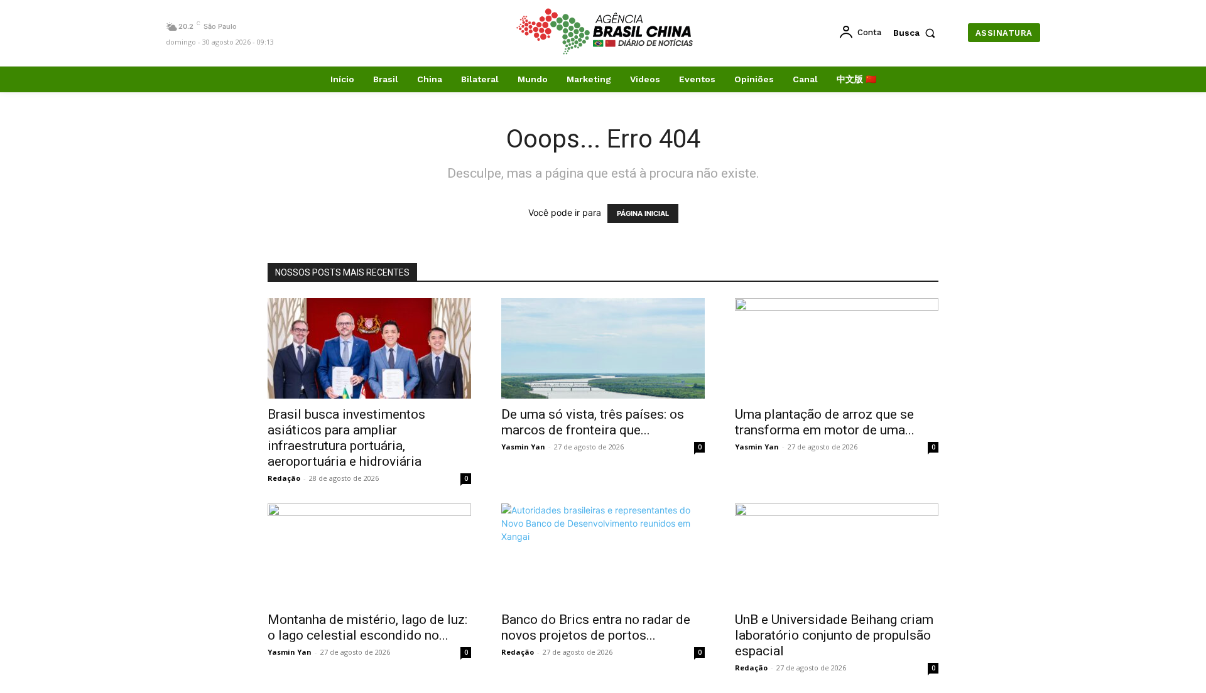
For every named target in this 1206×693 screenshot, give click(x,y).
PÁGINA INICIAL (643, 213)
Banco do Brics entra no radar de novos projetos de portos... (595, 627)
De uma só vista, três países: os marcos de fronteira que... (592, 422)
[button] (917, 32)
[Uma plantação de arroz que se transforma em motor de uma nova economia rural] (836, 348)
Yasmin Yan (523, 446)
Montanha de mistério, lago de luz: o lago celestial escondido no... (367, 627)
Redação (284, 478)
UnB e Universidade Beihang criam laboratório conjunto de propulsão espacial (834, 635)
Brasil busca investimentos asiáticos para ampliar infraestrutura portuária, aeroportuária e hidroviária (346, 438)
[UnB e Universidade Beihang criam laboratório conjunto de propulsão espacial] (836, 553)
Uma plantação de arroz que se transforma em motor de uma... (825, 422)
